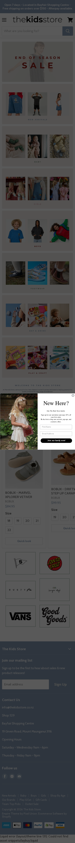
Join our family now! (56, 441)
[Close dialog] (73, 395)
